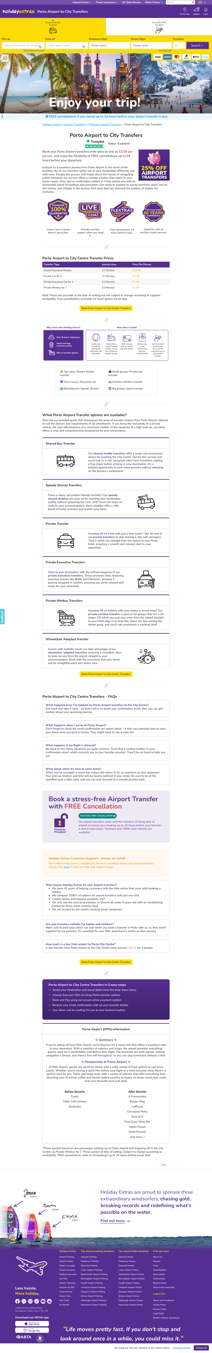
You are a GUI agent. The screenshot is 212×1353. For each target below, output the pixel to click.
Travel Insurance (67, 1269)
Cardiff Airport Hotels (129, 1283)
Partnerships (159, 1278)
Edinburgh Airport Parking (93, 1300)
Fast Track (64, 1300)
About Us (157, 1256)
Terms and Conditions (163, 1300)
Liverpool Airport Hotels (130, 1287)
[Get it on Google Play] (32, 1330)
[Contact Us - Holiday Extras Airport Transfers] (90, 211)
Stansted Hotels (126, 1265)
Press (155, 1265)
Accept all (201, 1348)
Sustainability (159, 1269)
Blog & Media (159, 1283)
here (67, 867)
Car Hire (63, 1278)
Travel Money (65, 1291)
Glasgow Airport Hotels (130, 1291)
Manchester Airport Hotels (131, 1274)
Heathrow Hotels (126, 1261)
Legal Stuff (158, 1313)
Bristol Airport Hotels (128, 1296)
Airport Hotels (66, 1261)
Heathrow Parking (90, 1261)
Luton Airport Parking (91, 1269)
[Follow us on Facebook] (17, 1301)
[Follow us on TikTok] (36, 1301)
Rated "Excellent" (119, 143)
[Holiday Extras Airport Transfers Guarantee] (58, 211)
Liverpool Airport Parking (93, 1287)
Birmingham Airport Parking (94, 1278)
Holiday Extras (19, 11)
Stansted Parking (89, 1265)
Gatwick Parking (89, 1256)
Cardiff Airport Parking (92, 1283)
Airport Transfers (67, 1283)
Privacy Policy (159, 1309)
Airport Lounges (67, 1265)
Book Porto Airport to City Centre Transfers (106, 308)
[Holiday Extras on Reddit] (49, 1301)
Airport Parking (66, 1256)
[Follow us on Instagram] (30, 1301)
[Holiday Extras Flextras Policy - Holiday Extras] (121, 211)
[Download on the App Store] (32, 1323)
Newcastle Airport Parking (93, 1304)
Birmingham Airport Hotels (131, 1278)
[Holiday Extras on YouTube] (43, 1301)
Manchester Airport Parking (94, 1274)
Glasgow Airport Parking (93, 1291)
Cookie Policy (159, 1304)
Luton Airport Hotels (128, 1269)
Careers (156, 1261)
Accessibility (159, 1274)
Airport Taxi (64, 1296)
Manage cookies (182, 1347)
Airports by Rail (66, 1287)
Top (164, 1165)
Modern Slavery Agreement (166, 1317)
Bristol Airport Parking (92, 1296)
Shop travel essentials (163, 1287)
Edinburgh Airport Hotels (130, 1300)
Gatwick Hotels (125, 1256)
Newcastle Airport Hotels (130, 1304)
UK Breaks (64, 1304)
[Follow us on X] (24, 1301)
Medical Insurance (68, 1274)
